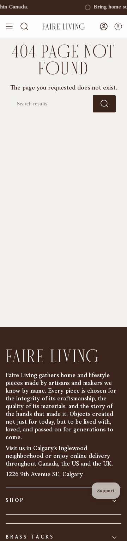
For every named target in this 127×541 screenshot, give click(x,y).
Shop (15, 500)
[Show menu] (9, 26)
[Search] (104, 103)
